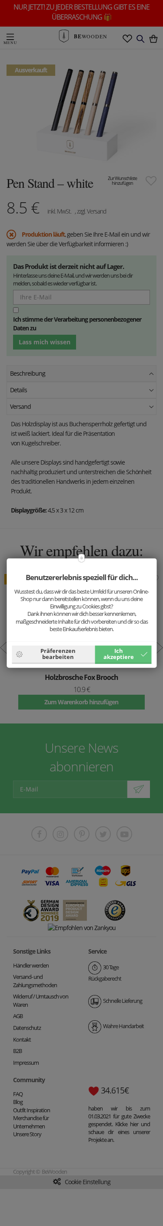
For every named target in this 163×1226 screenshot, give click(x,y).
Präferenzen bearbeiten (58, 654)
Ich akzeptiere (118, 654)
